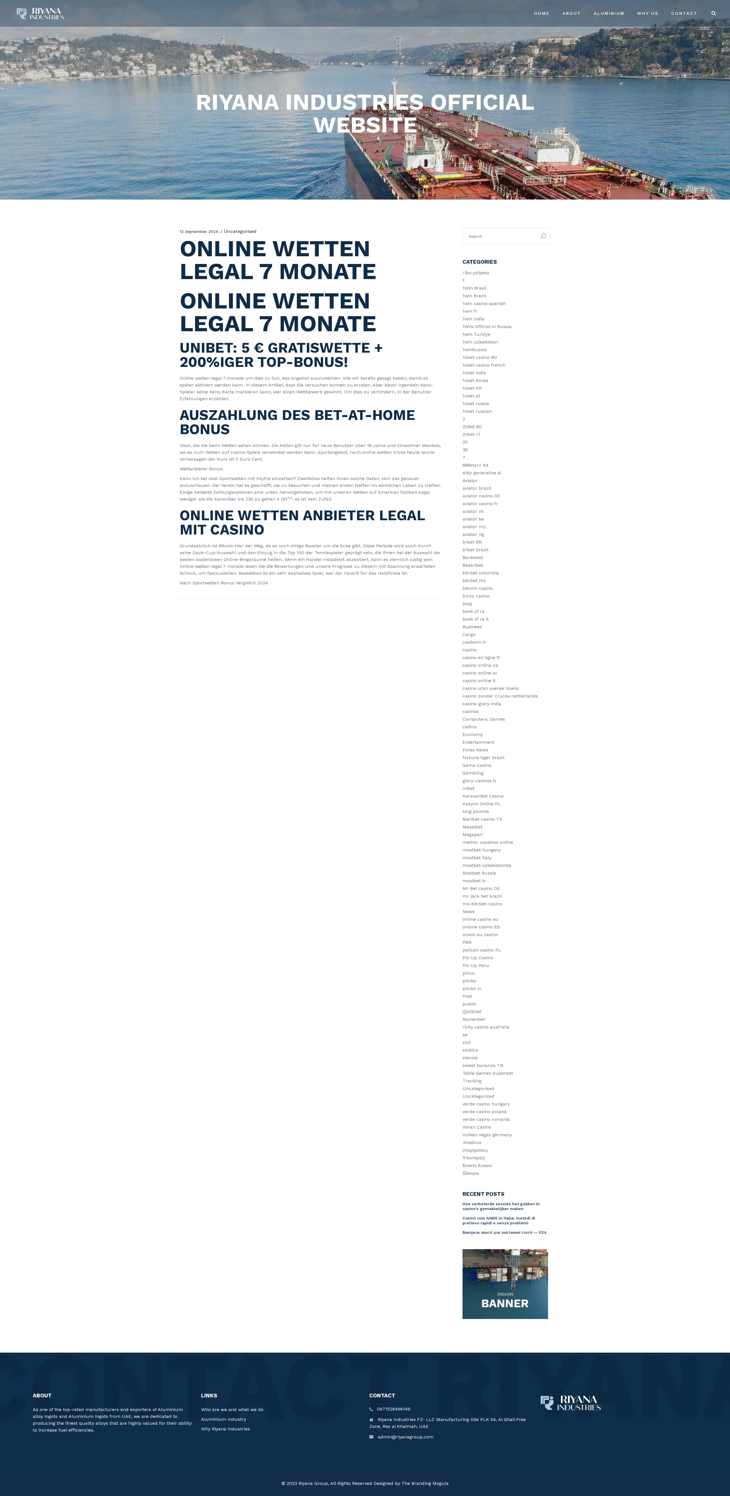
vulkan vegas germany (487, 1134)
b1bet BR (472, 542)
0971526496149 (393, 1409)
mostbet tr (474, 880)
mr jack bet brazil (482, 896)
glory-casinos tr (480, 780)
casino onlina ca (480, 665)
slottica (470, 1050)
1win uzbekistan (480, 342)
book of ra (473, 611)
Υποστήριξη (474, 1157)
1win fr (470, 311)
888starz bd (475, 465)
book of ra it (476, 619)
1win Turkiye (476, 334)
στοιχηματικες (475, 1150)
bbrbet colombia (481, 573)
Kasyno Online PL (482, 803)
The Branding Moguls (425, 1483)
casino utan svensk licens (491, 688)
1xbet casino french (484, 365)
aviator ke (473, 519)
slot (467, 1042)
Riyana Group (313, 1483)
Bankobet (473, 557)
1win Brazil (474, 295)
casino (469, 650)
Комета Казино (477, 1165)
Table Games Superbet (488, 1073)
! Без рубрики (476, 272)
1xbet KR (472, 388)
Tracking (472, 1081)
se (465, 1034)
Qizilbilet (472, 1011)
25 (465, 442)
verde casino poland (485, 1111)
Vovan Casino (477, 1127)
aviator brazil (477, 488)
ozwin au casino (480, 934)
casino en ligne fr (481, 657)
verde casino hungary (486, 1104)
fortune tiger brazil (483, 757)
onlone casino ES (481, 927)
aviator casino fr (480, 503)
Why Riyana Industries (225, 1429)
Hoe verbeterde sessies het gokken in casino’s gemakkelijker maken (501, 1206)
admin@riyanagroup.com (405, 1437)
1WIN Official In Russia (487, 326)
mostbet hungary (481, 850)
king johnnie (476, 811)
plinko (469, 980)
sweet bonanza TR (483, 1065)
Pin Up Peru (476, 965)
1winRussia (474, 349)
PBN (467, 942)
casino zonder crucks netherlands (500, 696)
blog (467, 603)
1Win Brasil (474, 288)
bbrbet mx (474, 580)
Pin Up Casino (478, 957)
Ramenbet (474, 1019)
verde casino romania (486, 1119)
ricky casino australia (486, 1027)
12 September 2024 (199, 231)
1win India (473, 319)
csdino (470, 726)
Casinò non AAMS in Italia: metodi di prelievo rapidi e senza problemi (499, 1220)
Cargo (469, 634)
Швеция (470, 1173)
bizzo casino (476, 596)
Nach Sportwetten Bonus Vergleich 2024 (224, 583)
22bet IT (472, 434)
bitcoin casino (478, 588)
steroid (470, 1057)
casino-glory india (482, 703)
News (468, 911)
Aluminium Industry (223, 1419)
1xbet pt (471, 396)
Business (472, 626)
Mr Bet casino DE (481, 888)
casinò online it (479, 680)
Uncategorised (478, 1088)
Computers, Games (484, 719)
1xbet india (474, 372)
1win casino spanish (484, 303)
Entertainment (478, 742)
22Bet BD (472, 426)
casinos (471, 711)
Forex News (475, 750)
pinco (468, 973)
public (469, 1004)
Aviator (470, 480)
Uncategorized (478, 1096)
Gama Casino (477, 765)
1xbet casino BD (480, 357)
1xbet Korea (475, 380)
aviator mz (474, 526)
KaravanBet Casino (483, 796)
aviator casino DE (481, 496)
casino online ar (480, 673)
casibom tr (474, 642)
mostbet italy (477, 857)
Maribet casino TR (482, 819)
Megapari (473, 834)
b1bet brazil (475, 549)
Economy (473, 734)
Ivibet (468, 788)
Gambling (473, 773)
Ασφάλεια (472, 1142)
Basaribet (473, 565)
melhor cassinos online (488, 842)
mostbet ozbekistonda (487, 865)
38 (465, 449)
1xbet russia (476, 403)
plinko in (472, 988)
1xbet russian (477, 411)
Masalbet (472, 827)
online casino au (480, 919)
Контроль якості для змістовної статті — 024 (505, 1232)
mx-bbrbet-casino (482, 903)
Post (467, 996)
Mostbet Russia (479, 873)
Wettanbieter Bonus (201, 468)
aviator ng (473, 534)
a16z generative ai (482, 472)
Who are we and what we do (232, 1409)
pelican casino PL (482, 950)
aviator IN (473, 511)
